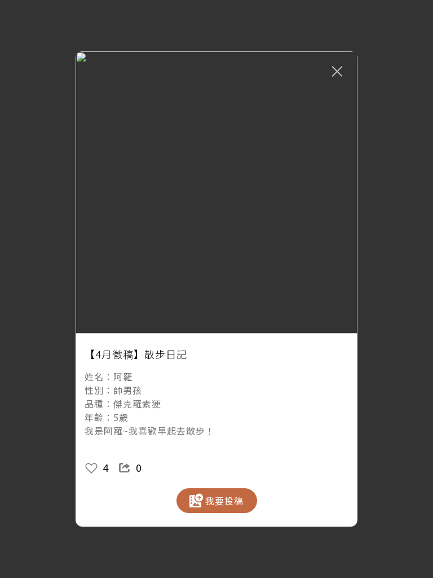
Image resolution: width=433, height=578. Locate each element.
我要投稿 (224, 500)
